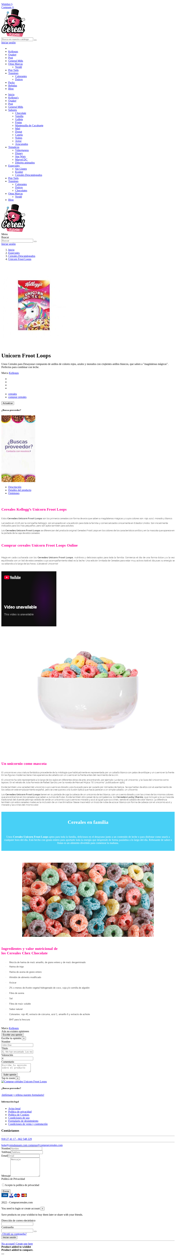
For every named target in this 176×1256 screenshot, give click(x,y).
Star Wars (20, 156)
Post (10, 103)
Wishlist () (6, 4)
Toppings (13, 181)
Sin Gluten (21, 168)
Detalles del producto (19, 490)
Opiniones (13, 493)
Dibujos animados (25, 162)
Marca (4, 372)
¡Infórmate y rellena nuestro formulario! (22, 1094)
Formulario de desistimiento (23, 1120)
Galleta (19, 119)
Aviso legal (14, 1108)
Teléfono (6, 1152)
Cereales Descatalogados (28, 175)
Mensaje (5, 1175)
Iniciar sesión (9, 1237)
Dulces (19, 79)
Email (4, 1155)
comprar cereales (17, 397)
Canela (19, 134)
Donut (18, 131)
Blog (11, 199)
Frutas (18, 122)
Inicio (11, 94)
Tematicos (13, 147)
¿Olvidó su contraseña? (14, 1233)
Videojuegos (22, 150)
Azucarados (21, 144)
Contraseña (7, 1227)
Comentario (7, 1061)
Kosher (19, 171)
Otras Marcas (15, 193)
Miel (17, 128)
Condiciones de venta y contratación (28, 1124)
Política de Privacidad (13, 1178)
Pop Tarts (13, 178)
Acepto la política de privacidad (22, 1185)
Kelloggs (14, 372)
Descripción (14, 487)
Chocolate (20, 113)
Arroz (18, 140)
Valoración (7, 1055)
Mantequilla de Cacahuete (29, 125)
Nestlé (18, 67)
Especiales (14, 165)
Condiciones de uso (19, 1117)
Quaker (12, 100)
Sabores (12, 110)
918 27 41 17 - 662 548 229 (16, 1139)
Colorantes (21, 76)
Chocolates (21, 190)
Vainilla (19, 116)
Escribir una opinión (12, 1034)
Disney (19, 153)
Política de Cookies (18, 1114)
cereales (12, 393)
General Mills (15, 106)
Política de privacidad (20, 1111)
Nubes (18, 137)
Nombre (5, 1041)
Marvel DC (21, 159)
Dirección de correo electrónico (18, 1220)
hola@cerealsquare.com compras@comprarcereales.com (32, 1145)
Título (4, 1048)
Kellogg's (13, 97)
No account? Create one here (17, 1243)
